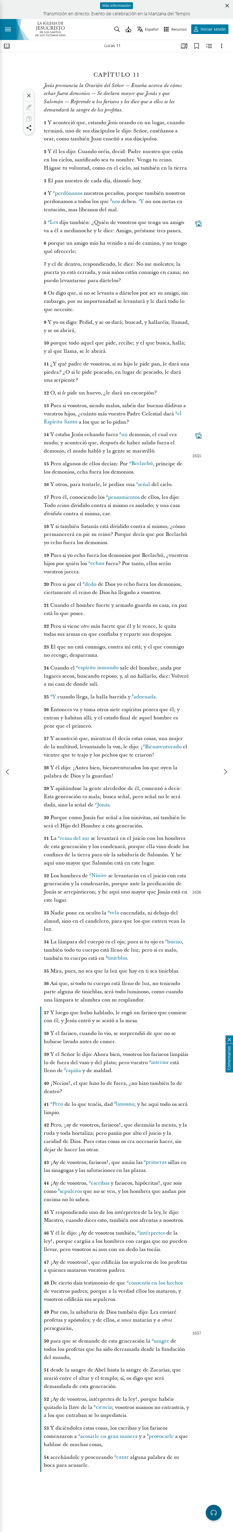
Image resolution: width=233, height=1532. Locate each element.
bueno (174, 941)
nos (116, 201)
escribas (100, 1183)
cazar (122, 1457)
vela (114, 912)
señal (144, 484)
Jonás (103, 804)
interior (160, 1062)
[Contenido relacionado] (209, 46)
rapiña (73, 1070)
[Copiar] (29, 118)
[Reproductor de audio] (214, 1513)
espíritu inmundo (98, 667)
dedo (90, 584)
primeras (156, 1162)
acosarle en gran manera (109, 1436)
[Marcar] (29, 107)
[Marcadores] (196, 46)
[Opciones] (221, 46)
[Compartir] (29, 127)
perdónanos (68, 193)
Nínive (99, 875)
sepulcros (71, 1191)
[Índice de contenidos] (6, 45)
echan (97, 563)
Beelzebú (142, 463)
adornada (145, 696)
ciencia (104, 1407)
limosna (125, 1104)
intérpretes (152, 1233)
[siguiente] (225, 771)
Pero (57, 1104)
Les (54, 222)
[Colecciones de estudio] (184, 46)
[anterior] (8, 771)
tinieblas (117, 958)
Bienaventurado (163, 746)
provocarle (161, 1436)
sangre (161, 1341)
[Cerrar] (29, 95)
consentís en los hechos (156, 1282)
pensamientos (124, 497)
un (124, 434)
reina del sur (75, 838)
